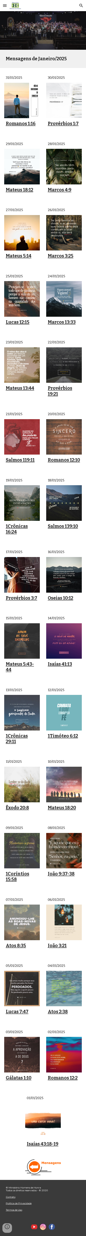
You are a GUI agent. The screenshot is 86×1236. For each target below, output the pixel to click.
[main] (43, 59)
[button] (5, 5)
